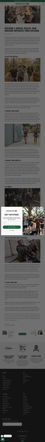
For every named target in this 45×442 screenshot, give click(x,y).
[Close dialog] (42, 209)
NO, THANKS (11, 230)
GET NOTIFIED (12, 227)
